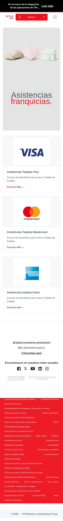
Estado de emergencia (13, 500)
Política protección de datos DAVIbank (19, 417)
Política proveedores (50, 413)
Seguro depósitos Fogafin (15, 454)
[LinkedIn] (40, 368)
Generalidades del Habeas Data (17, 427)
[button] (55, 17)
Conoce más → (15, 186)
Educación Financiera (13, 404)
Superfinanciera (52, 440)
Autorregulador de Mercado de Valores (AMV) (22, 491)
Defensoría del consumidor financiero (19, 431)
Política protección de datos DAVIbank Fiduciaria (23, 463)
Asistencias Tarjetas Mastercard (27, 232)
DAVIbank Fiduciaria (12, 459)
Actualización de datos (13, 440)
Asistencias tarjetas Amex (23, 292)
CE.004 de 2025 (38, 495)
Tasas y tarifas (41, 436)
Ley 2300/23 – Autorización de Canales (20, 486)
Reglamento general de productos (18, 436)
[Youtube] (32, 368)
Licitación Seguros (51, 454)
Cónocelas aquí (31, 353)
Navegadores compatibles (48, 449)
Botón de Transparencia (33, 482)
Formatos (54, 436)
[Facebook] (19, 368)
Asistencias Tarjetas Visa (23, 172)
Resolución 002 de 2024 (14, 495)
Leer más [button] (47, 6)
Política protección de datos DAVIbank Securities (24, 473)
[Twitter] (25, 368)
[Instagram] (47, 368)
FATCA (55, 422)
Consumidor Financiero (49, 399)
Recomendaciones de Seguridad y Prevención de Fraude (27, 408)
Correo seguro (52, 482)
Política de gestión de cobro (15, 413)
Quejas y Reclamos (12, 482)
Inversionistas (53, 445)
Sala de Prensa (52, 477)
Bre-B (56, 495)
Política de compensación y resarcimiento (21, 422)
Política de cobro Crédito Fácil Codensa (20, 477)
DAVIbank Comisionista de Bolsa (17, 468)
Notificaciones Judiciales (14, 445)
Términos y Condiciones (14, 449)
